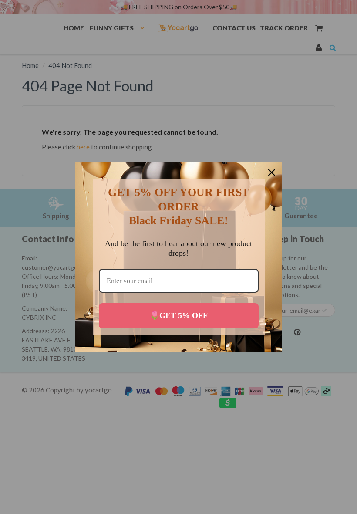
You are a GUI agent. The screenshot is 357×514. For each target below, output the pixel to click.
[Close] (271, 172)
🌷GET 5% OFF (179, 315)
